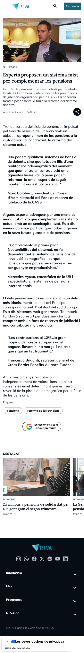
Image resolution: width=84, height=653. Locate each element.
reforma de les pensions (43, 410)
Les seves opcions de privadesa (39, 641)
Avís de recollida (17, 648)
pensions (13, 410)
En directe (72, 6)
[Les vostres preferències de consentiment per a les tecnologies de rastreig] (3, 490)
